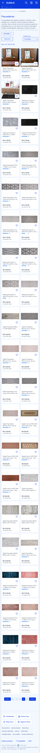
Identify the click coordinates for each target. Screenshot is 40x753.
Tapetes (16, 11)
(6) (9, 136)
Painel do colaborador (7, 731)
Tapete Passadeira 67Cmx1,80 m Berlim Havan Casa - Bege (29, 490)
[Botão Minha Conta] (31, 2)
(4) (28, 136)
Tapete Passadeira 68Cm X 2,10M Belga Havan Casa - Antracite (10, 328)
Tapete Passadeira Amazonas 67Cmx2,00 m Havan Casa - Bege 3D (10, 231)
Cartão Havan (24, 731)
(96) (10, 71)
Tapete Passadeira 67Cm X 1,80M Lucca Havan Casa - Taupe (10, 619)
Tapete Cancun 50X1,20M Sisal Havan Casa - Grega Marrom (29, 425)
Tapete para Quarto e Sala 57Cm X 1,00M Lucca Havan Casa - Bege (29, 684)
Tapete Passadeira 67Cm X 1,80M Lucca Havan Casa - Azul (10, 587)
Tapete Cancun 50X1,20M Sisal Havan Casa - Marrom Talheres (29, 458)
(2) (9, 265)
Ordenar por (27, 36)
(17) (29, 330)
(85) (29, 395)
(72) (29, 427)
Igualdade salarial (6, 734)
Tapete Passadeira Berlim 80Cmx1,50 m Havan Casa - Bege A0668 (10, 555)
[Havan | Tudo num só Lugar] (10, 3)
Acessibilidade (21, 741)
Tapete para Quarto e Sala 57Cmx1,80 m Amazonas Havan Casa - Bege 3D (29, 297)
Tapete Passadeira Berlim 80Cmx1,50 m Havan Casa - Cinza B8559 (10, 522)
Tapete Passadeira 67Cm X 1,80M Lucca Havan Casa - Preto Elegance (29, 134)
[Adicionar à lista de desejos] (17, 64)
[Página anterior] (3, 3)
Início (3, 11)
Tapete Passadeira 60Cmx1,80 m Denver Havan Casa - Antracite (10, 102)
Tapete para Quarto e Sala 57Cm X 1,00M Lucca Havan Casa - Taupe (9, 685)
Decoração (9, 11)
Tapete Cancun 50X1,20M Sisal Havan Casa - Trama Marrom (10, 458)
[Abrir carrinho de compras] (36, 3)
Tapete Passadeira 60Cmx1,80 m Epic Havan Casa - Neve (29, 70)
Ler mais (6, 34)
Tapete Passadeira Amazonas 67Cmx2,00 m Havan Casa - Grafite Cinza (10, 393)
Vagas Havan (25, 728)
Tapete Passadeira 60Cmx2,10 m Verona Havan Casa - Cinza (28, 328)
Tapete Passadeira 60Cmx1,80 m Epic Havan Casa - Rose (10, 70)
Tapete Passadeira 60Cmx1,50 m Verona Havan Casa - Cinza (28, 393)
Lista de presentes (15, 728)
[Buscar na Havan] (26, 3)
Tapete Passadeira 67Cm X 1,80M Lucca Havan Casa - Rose (29, 587)
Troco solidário (16, 734)
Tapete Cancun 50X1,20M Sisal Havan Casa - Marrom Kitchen (10, 490)
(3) (28, 104)
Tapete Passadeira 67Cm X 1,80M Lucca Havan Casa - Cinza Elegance (10, 167)
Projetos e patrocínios (27, 734)
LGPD (29, 741)
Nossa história (5, 728)
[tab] (7, 39)
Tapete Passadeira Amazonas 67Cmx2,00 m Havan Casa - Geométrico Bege (29, 200)
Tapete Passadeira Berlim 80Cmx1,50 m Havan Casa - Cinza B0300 (29, 522)
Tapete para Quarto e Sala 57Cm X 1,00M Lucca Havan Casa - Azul (10, 652)
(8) (28, 557)
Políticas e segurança (7, 741)
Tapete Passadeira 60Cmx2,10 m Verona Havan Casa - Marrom (9, 361)
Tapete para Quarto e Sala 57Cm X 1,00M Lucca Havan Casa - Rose (29, 652)
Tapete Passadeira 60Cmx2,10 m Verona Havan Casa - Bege (28, 361)
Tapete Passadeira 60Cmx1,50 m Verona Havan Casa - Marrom (9, 425)
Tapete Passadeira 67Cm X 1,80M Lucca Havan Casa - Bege (29, 619)
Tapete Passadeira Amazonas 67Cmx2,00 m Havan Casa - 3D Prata (29, 167)
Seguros (17, 731)
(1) (9, 104)
